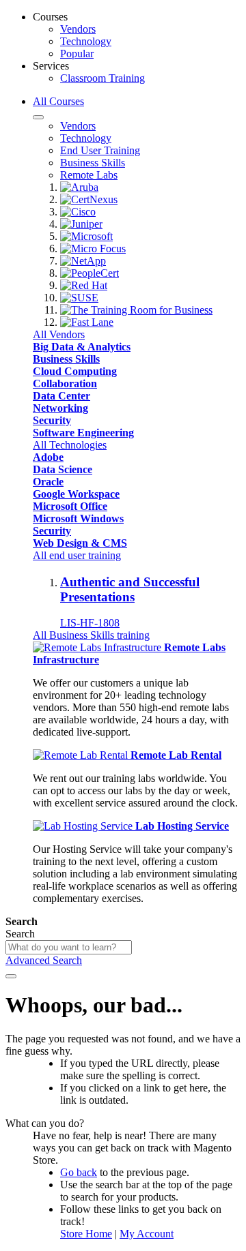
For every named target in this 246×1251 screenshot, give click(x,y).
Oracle (48, 481)
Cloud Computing (75, 371)
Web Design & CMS (80, 543)
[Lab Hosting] (84, 826)
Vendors (78, 29)
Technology (85, 41)
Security (52, 420)
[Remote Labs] (98, 647)
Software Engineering (83, 432)
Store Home (86, 1233)
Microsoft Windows (78, 518)
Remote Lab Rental (176, 755)
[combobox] (68, 947)
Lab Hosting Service (182, 826)
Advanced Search (43, 960)
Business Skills (66, 359)
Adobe (48, 457)
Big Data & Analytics (82, 346)
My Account (147, 1233)
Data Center (61, 396)
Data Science (62, 469)
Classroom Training (102, 78)
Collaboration (65, 383)
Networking (60, 408)
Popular (77, 53)
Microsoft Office (70, 506)
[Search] (10, 976)
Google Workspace (76, 494)
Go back (78, 1172)
